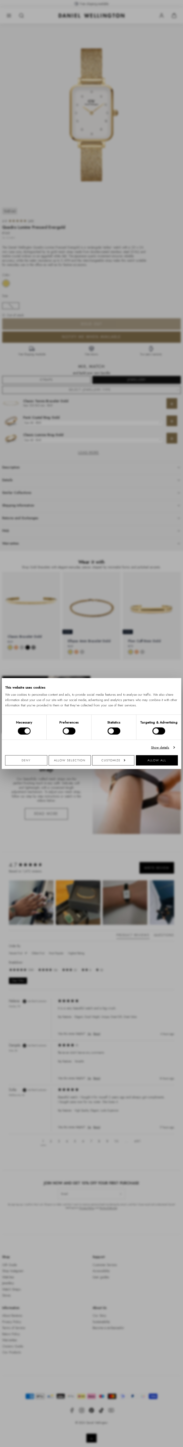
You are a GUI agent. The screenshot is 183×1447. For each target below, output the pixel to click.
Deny (26, 760)
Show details (160, 747)
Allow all (157, 760)
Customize (111, 760)
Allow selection (70, 760)
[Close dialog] (169, 661)
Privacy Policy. (135, 781)
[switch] (69, 731)
